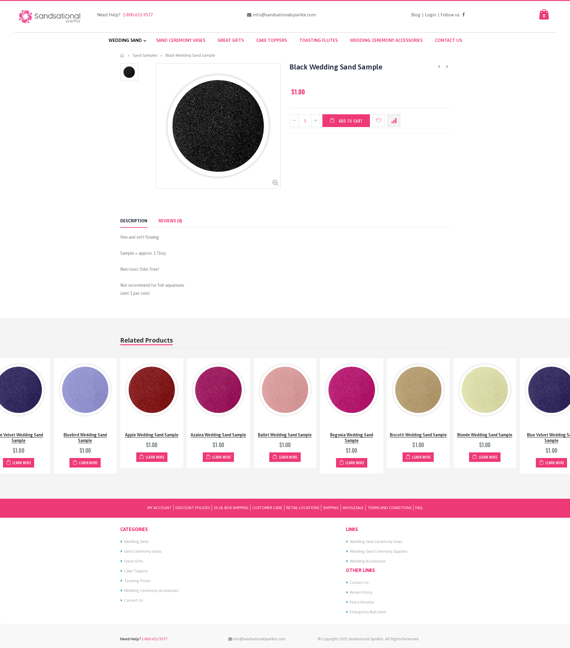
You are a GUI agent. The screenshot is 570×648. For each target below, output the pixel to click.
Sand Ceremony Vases (142, 551)
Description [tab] (133, 220)
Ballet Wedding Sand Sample (285, 434)
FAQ (418, 508)
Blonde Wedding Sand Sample (484, 434)
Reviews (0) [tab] (170, 220)
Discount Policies (192, 508)
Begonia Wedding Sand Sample (351, 437)
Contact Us (133, 600)
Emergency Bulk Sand (368, 612)
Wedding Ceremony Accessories (151, 590)
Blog (415, 14)
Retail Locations (302, 508)
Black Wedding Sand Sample (335, 67)
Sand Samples (145, 55)
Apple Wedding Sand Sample (151, 434)
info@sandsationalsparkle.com (283, 14)
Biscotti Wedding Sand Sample (418, 434)
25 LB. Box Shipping (231, 508)
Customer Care (267, 508)
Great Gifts (133, 561)
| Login (429, 14)
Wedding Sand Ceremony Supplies (378, 551)
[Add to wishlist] (378, 120)
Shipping (331, 508)
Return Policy (361, 592)
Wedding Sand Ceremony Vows (376, 541)
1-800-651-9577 (137, 14)
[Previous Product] (439, 66)
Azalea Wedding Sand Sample (218, 434)
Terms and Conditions (389, 508)
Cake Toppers (136, 571)
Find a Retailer (362, 602)
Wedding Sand (136, 541)
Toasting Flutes (137, 581)
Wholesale (353, 508)
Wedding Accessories (367, 561)
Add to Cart (351, 121)
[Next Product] (447, 66)
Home (122, 55)
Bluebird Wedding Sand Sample (85, 437)
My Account (160, 508)
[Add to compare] (393, 120)
